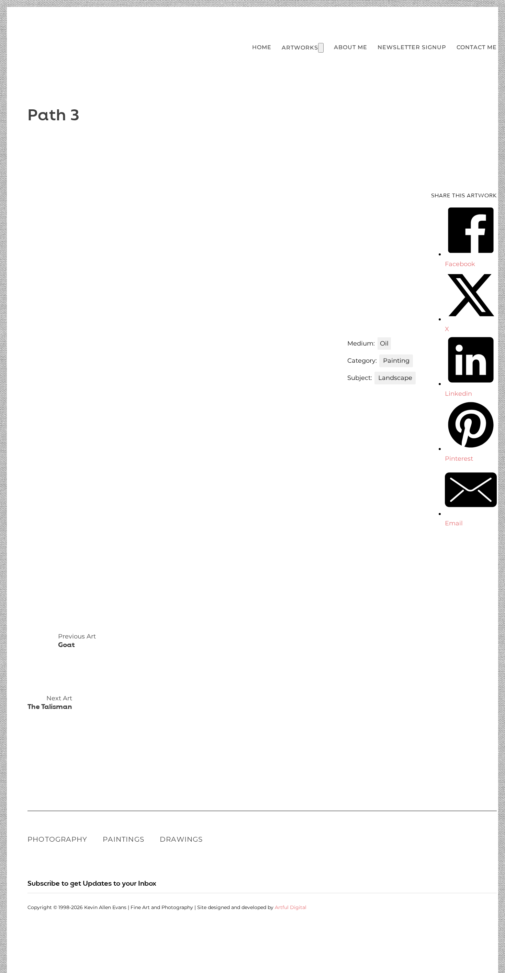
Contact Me (477, 47)
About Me (350, 47)
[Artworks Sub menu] (321, 48)
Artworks (300, 47)
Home (261, 47)
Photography (57, 839)
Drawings (181, 839)
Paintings (123, 839)
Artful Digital (290, 907)
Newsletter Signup (412, 47)
